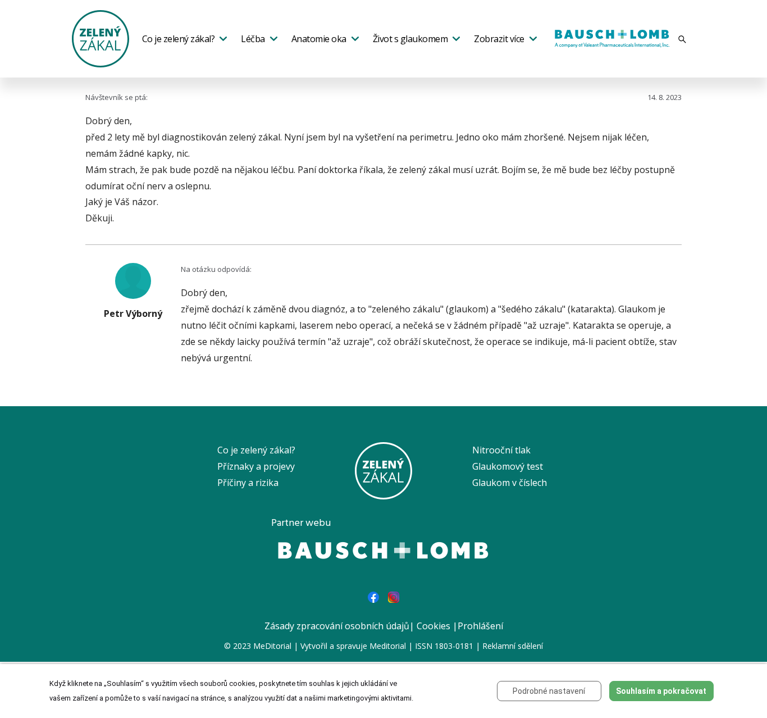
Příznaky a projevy (256, 466)
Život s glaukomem (410, 39)
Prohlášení (480, 626)
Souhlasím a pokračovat (661, 691)
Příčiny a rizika (248, 482)
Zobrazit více (499, 39)
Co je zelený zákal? (178, 39)
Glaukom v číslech (509, 482)
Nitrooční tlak (501, 450)
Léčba (253, 39)
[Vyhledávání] (682, 39)
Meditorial (387, 645)
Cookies (433, 626)
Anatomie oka (318, 39)
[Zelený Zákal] (100, 37)
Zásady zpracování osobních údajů (336, 626)
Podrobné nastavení (549, 691)
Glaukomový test (507, 466)
